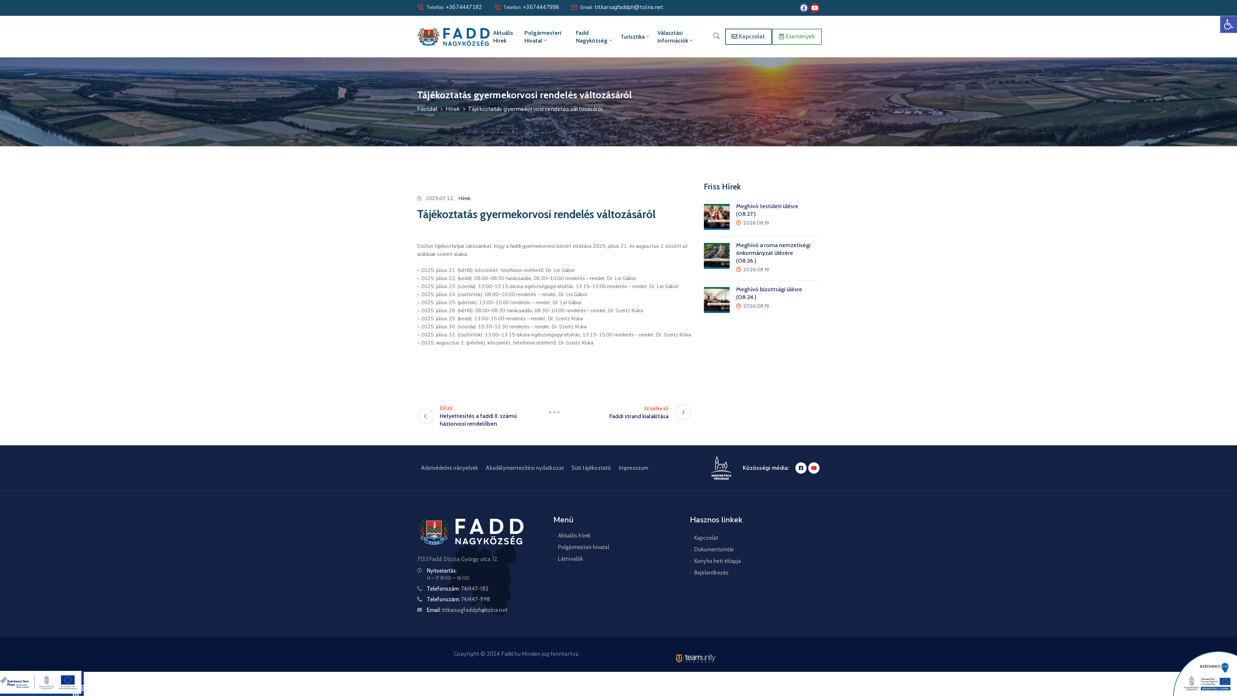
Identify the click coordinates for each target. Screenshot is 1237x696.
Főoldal (427, 109)
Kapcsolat (706, 538)
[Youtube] (815, 8)
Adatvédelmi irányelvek (449, 468)
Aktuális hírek (503, 36)
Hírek (453, 109)
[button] (1228, 24)
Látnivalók (570, 559)
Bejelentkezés (711, 572)
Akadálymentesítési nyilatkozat (525, 468)
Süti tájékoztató (591, 468)
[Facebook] (804, 8)
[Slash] (554, 412)
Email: (621, 7)
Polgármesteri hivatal (542, 36)
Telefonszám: (457, 588)
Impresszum (633, 468)
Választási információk (672, 36)
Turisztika (632, 36)
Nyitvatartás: (442, 570)
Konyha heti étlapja (717, 561)
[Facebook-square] (801, 468)
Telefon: (454, 7)
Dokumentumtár (714, 549)
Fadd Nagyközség (592, 36)
